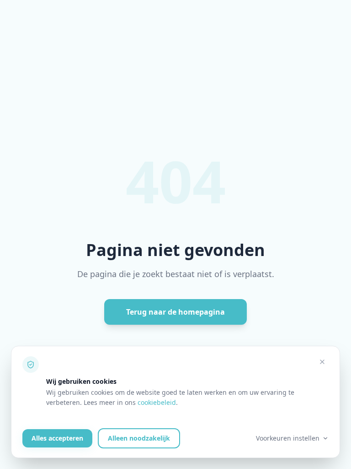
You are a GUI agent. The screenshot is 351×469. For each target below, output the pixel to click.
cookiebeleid (157, 402)
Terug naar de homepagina (175, 312)
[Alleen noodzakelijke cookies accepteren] (322, 361)
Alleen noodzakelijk (139, 438)
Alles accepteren (57, 438)
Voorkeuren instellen (287, 438)
